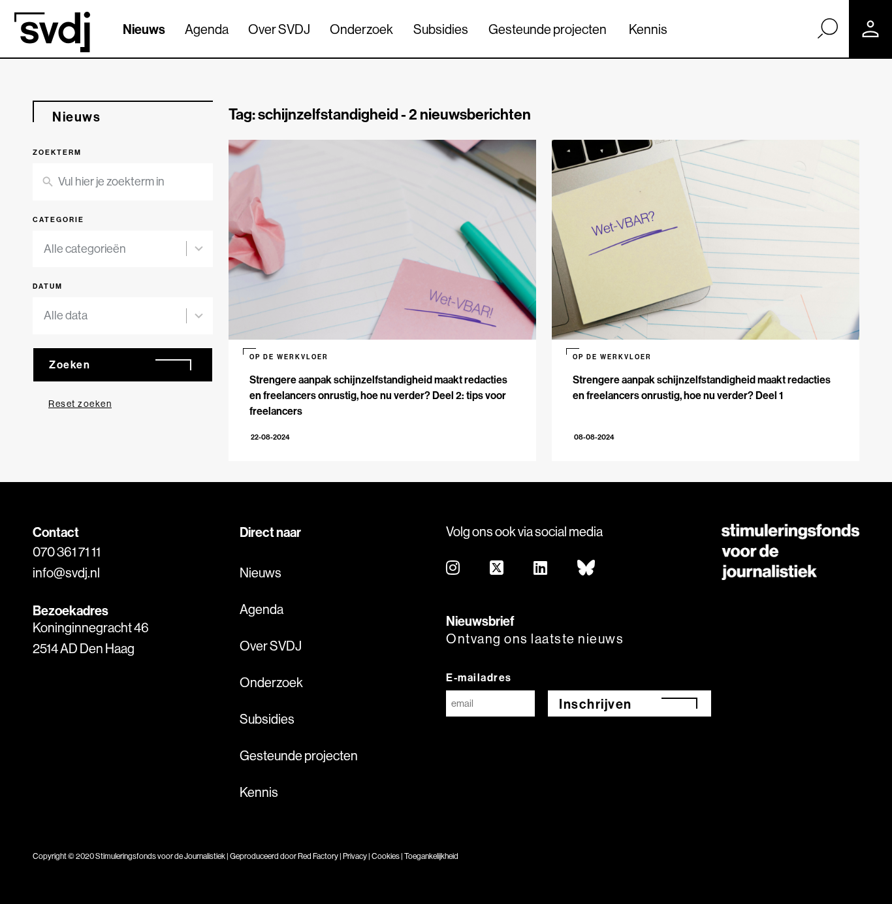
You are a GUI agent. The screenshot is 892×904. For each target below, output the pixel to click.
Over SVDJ (279, 29)
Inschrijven (595, 704)
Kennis (648, 29)
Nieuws (144, 29)
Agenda (207, 29)
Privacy (355, 856)
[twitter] (497, 568)
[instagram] (453, 568)
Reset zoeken (80, 404)
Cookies (386, 856)
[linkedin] (541, 568)
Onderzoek (361, 29)
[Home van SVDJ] (52, 32)
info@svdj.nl (66, 572)
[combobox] (123, 249)
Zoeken (69, 364)
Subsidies (440, 29)
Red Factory (318, 856)
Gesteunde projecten (547, 29)
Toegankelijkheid (431, 856)
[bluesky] (586, 568)
